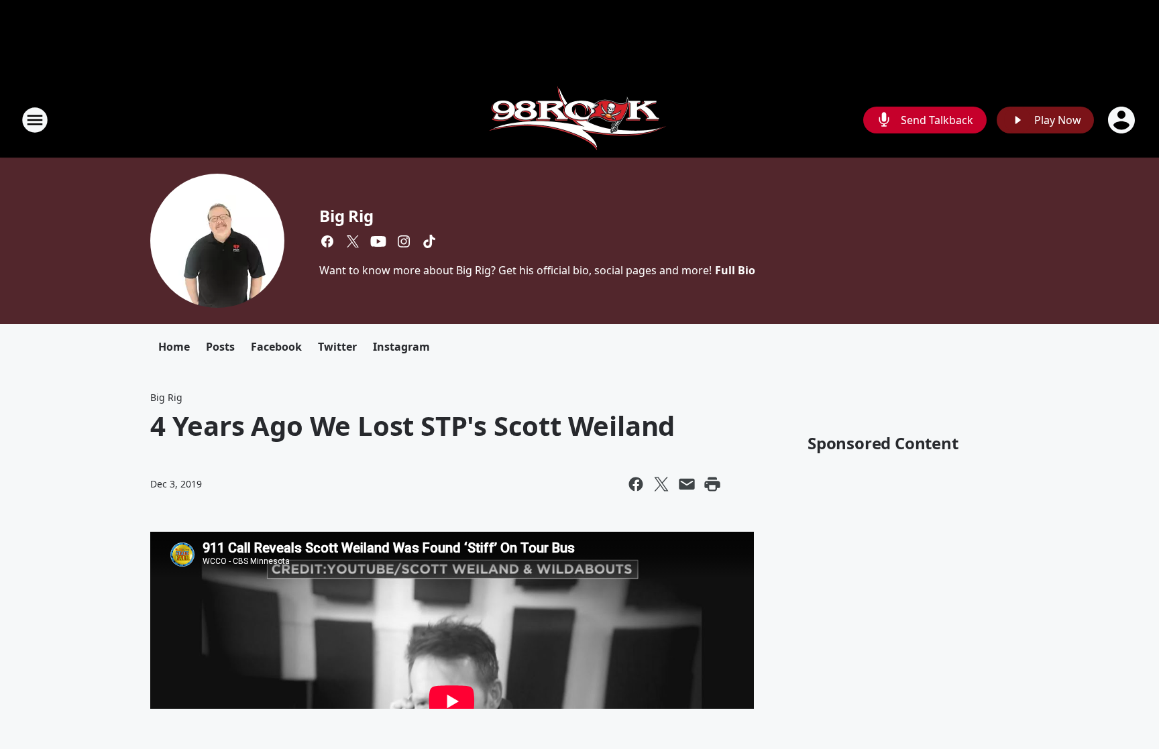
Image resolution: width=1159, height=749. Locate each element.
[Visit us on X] (353, 241)
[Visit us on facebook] (327, 241)
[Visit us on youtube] (378, 241)
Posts (220, 346)
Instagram (401, 346)
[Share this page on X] (661, 484)
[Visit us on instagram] (404, 241)
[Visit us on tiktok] (429, 241)
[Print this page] (712, 484)
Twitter (337, 346)
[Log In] (1123, 120)
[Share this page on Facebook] (635, 484)
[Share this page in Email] (686, 484)
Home (174, 346)
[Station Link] (579, 119)
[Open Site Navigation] (34, 120)
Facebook (276, 346)
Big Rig (346, 216)
